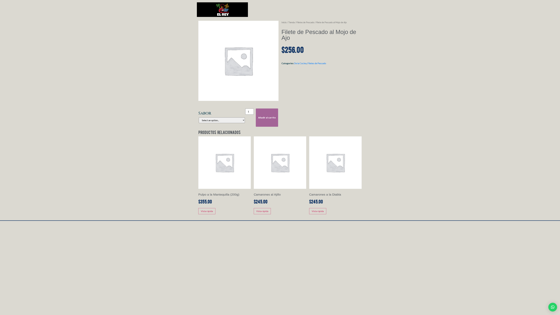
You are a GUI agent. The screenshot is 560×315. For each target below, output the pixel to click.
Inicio (284, 22)
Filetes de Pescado (305, 22)
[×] (552, 307)
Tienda (291, 22)
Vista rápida (207, 211)
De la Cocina (300, 63)
